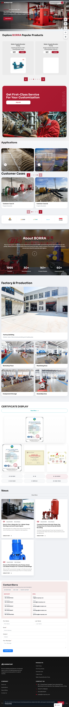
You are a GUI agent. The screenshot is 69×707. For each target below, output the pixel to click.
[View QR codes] (65, 37)
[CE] (12, 457)
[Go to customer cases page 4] (37, 211)
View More (34, 410)
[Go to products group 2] (31, 79)
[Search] (62, 2)
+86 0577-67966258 (43, 689)
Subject (5, 634)
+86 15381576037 (42, 691)
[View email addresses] (65, 32)
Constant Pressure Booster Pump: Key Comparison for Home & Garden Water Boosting (49, 526)
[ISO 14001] (57, 457)
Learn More (8, 18)
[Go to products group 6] (39, 79)
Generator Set (39, 671)
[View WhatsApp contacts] (65, 24)
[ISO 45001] (34, 457)
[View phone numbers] (65, 28)
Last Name (38, 621)
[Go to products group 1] (29, 79)
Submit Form (7, 650)
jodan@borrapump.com (44, 694)
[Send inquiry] (65, 19)
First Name (6, 621)
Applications (4, 687)
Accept (61, 703)
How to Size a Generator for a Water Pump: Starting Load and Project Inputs (16, 525)
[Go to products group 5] (37, 79)
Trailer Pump (39, 674)
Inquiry (22, 52)
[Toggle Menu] (66, 2)
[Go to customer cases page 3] (35, 211)
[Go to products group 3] (33, 79)
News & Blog (4, 690)
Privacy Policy (8, 703)
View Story (6, 535)
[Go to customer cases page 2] (33, 211)
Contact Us (4, 693)
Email (4, 627)
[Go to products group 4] (35, 79)
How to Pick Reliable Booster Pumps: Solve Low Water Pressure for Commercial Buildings (17, 565)
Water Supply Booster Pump (18, 45)
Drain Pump (39, 666)
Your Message (7, 640)
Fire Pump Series (40, 668)
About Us (3, 684)
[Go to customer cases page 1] (31, 211)
